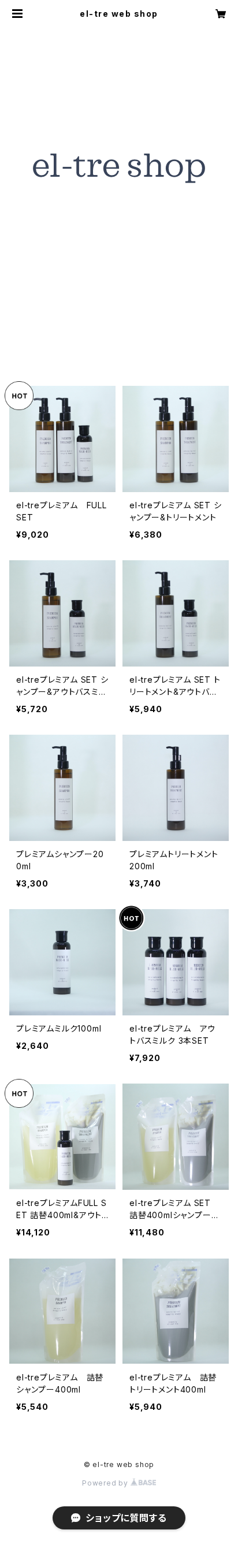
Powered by (106, 1483)
